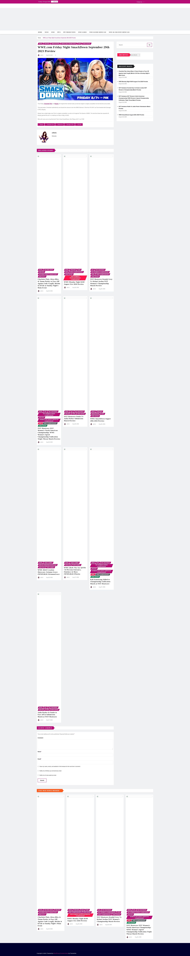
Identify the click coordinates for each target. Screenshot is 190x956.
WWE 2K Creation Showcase (119, 32)
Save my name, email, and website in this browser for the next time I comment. (60, 766)
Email (39, 759)
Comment (40, 738)
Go (149, 45)
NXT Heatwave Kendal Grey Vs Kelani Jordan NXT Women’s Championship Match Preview (109, 919)
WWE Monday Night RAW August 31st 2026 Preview (133, 81)
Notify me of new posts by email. (48, 775)
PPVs (59, 32)
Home (40, 32)
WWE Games (82, 32)
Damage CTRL (70, 124)
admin (41, 55)
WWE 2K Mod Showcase (97, 32)
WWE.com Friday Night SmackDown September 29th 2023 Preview (59, 37)
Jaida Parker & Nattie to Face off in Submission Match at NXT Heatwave (47, 715)
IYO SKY (79, 124)
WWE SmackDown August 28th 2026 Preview (131, 115)
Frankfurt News (64, 953)
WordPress (56, 953)
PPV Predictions (69, 32)
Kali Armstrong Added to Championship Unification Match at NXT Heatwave (100, 582)
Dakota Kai (60, 124)
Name (39, 751)
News (47, 32)
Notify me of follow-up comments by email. (51, 771)
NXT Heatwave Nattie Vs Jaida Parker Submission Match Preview (73, 419)
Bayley (56, 103)
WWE (53, 32)
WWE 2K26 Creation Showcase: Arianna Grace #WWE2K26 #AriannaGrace (49, 572)
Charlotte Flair (48, 103)
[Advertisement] (95, 19)
